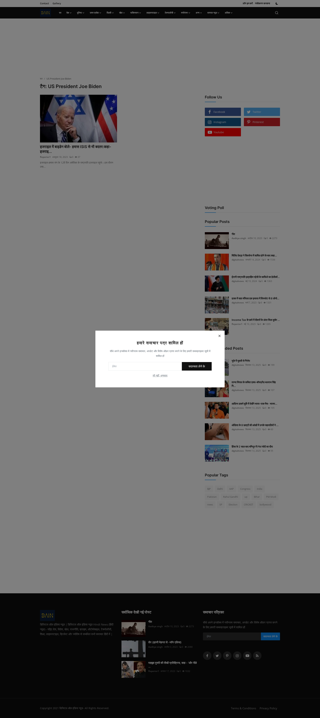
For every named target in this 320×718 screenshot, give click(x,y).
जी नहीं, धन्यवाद (160, 375)
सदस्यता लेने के (197, 366)
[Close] (219, 336)
